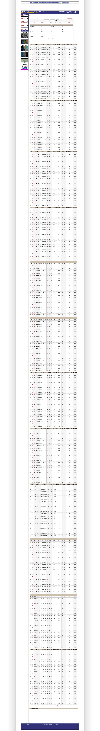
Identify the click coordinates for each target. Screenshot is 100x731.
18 (32, 76)
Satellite (22, 21)
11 (32, 64)
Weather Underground (56, 711)
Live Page (23, 17)
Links (22, 26)
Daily (34, 22)
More (67, 2)
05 (32, 54)
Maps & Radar (46, 2)
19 (32, 134)
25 (32, 88)
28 (32, 93)
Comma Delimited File (53, 705)
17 (32, 74)
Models (51, 2)
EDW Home (23, 15)
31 (32, 98)
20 (32, 79)
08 (32, 59)
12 (32, 66)
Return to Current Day (32, 15)
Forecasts (23, 18)
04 (32, 52)
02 (32, 49)
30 (32, 96)
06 (32, 112)
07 (32, 57)
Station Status (24, 29)
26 (32, 253)
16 (32, 236)
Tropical (63, 2)
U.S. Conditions (33, 2)
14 (32, 69)
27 (32, 91)
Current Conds (24, 22)
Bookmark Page (51, 724)
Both (71, 18)
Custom (68, 22)
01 (32, 47)
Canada (55, 2)
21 (32, 81)
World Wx (59, 2)
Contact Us (46, 724)
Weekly (42, 22)
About (22, 28)
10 (32, 62)
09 (32, 61)
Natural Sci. (23, 25)
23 (32, 84)
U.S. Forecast (40, 2)
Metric (68, 18)
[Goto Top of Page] (28, 724)
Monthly (51, 22)
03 (32, 214)
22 (32, 83)
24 (32, 86)
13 (32, 285)
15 (32, 71)
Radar (22, 19)
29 (32, 258)
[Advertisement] (50, 7)
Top (42, 724)
